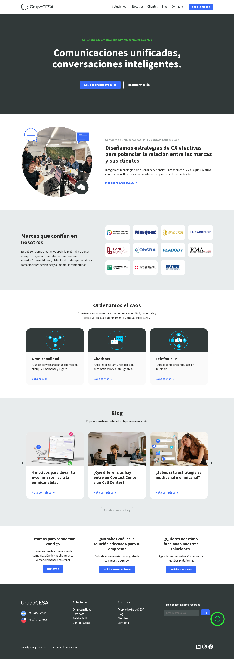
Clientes (152, 7)
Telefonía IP (80, 618)
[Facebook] (210, 646)
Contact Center (82, 623)
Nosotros (137, 7)
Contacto (177, 7)
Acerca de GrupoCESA (131, 610)
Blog (165, 7)
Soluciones (119, 7)
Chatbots (78, 614)
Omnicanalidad (82, 610)
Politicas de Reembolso (65, 647)
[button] (22, 354)
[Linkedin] (198, 646)
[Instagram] (204, 646)
